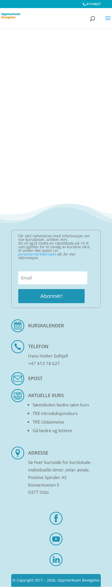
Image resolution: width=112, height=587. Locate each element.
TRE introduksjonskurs (55, 413)
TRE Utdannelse (48, 422)
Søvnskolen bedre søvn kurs (61, 405)
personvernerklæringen (37, 254)
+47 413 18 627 (44, 363)
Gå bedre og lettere (52, 430)
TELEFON (38, 346)
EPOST (35, 378)
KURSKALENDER (46, 325)
